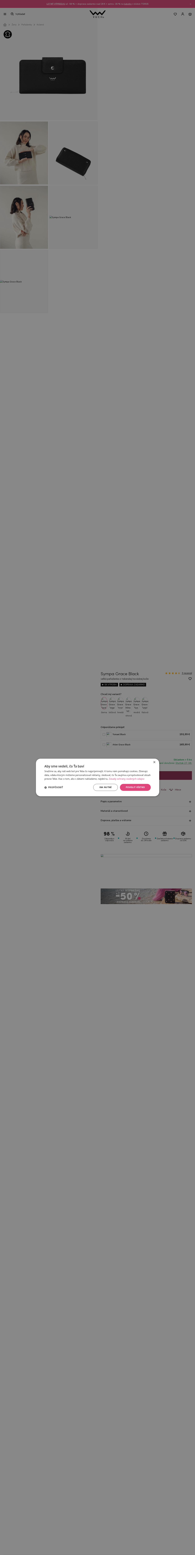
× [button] (154, 762)
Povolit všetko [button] (135, 787)
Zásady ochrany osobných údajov (126, 778)
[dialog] (97, 777)
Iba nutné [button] (105, 787)
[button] (53, 787)
